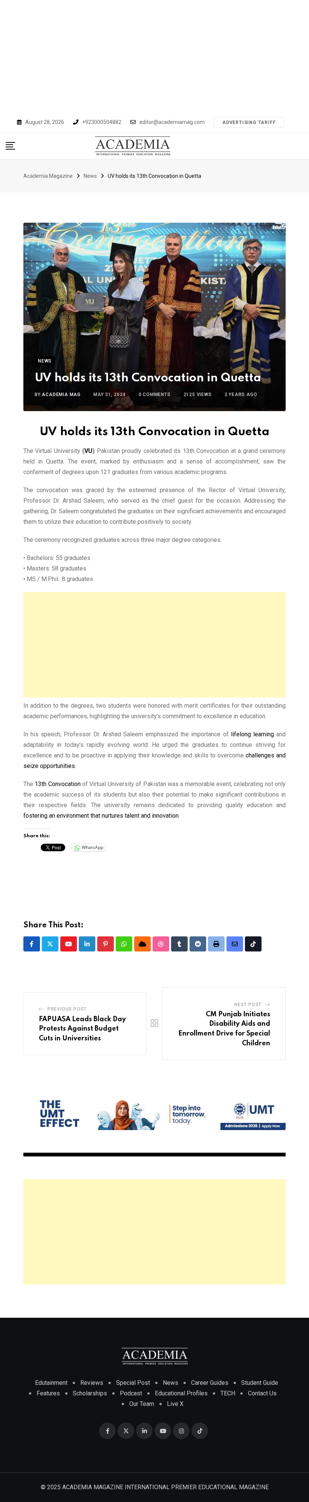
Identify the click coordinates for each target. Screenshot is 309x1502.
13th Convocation (57, 784)
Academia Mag (61, 394)
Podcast (131, 1393)
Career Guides (209, 1382)
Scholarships (90, 1393)
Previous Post (67, 1009)
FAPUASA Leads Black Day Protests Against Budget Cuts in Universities (82, 1029)
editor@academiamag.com (172, 122)
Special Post (133, 1382)
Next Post (248, 1004)
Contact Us (262, 1393)
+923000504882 (101, 122)
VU (88, 450)
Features (48, 1393)
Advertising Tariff (248, 122)
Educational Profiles (181, 1393)
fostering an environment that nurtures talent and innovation (101, 815)
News (170, 1382)
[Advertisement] (154, 56)
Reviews (91, 1382)
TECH (227, 1393)
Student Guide (259, 1382)
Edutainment (51, 1382)
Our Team (141, 1403)
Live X (175, 1403)
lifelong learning (252, 734)
